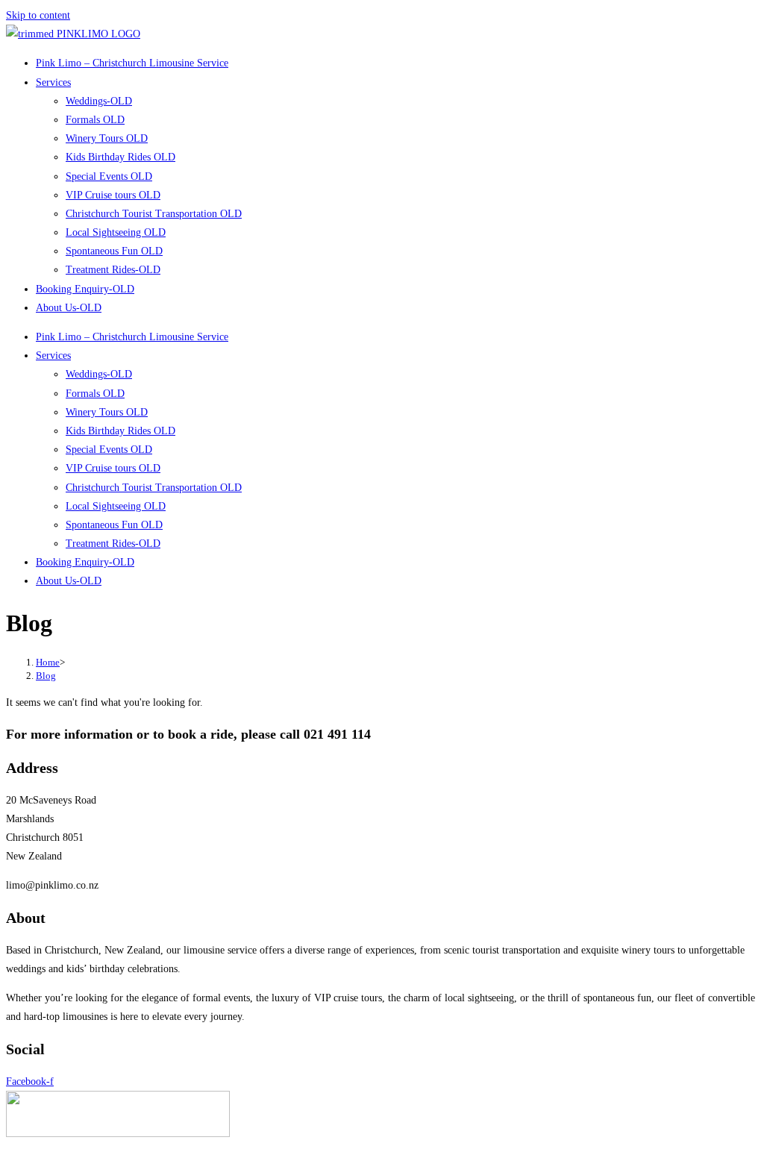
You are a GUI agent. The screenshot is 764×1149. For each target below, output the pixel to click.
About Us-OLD (68, 307)
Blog (46, 675)
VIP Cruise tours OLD (113, 195)
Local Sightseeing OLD (116, 232)
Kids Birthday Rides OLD (120, 157)
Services (53, 82)
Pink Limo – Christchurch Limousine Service (132, 63)
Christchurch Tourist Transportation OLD (154, 213)
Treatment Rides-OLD (113, 269)
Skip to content (38, 15)
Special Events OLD (109, 176)
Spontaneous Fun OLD (114, 251)
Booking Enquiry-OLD (85, 289)
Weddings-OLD (99, 101)
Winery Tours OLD (107, 138)
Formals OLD (95, 119)
